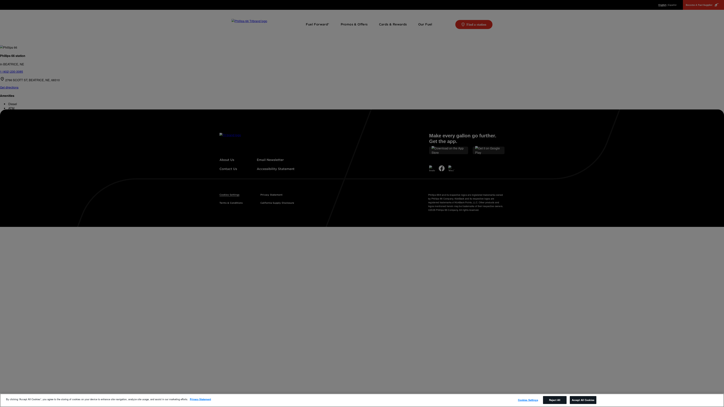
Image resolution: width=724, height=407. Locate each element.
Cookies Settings (528, 400)
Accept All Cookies (583, 400)
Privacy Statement (200, 399)
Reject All (554, 400)
